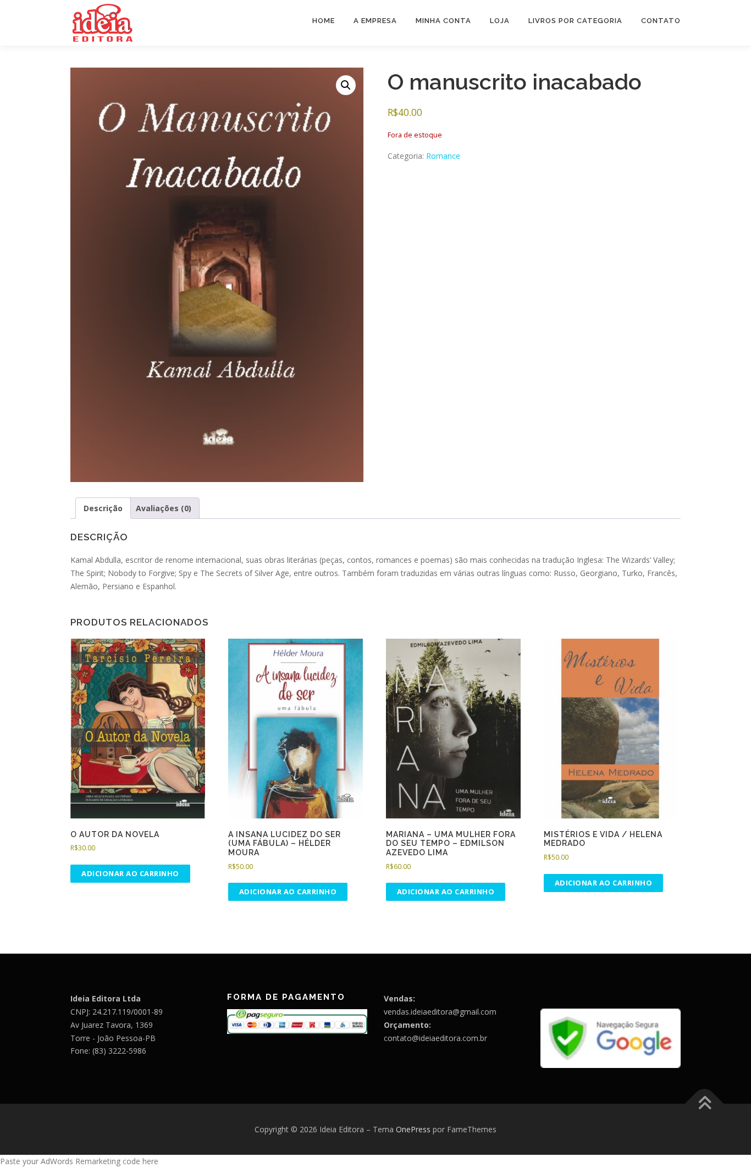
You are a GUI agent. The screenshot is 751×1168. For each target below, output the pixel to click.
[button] (346, 85)
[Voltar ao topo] (704, 1103)
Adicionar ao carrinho (130, 873)
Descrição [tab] (103, 508)
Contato (661, 20)
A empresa (375, 20)
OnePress (413, 1129)
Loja (500, 20)
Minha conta (443, 20)
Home (323, 20)
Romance (443, 156)
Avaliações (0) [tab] (163, 508)
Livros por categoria (575, 20)
